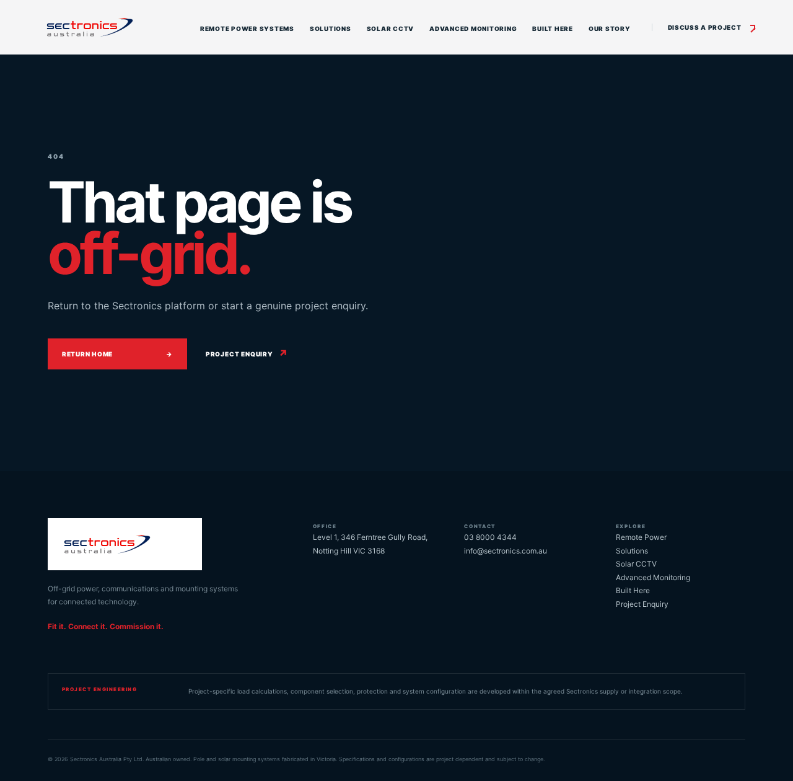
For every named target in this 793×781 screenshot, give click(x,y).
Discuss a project (705, 27)
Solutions (330, 28)
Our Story (610, 28)
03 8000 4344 (490, 537)
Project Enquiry (642, 604)
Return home (117, 354)
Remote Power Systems (247, 28)
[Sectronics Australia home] (108, 27)
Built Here (552, 28)
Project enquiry (247, 354)
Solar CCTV (390, 28)
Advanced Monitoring (473, 28)
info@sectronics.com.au (505, 550)
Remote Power (641, 537)
